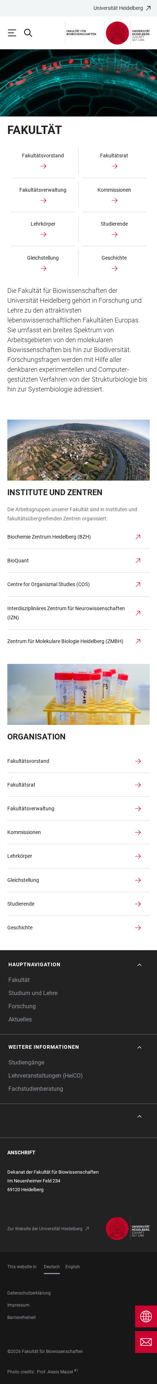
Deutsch (52, 1266)
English (72, 1266)
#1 (76, 1370)
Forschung (22, 1006)
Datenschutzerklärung (29, 1293)
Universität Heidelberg (118, 8)
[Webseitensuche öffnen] (31, 33)
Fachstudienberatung (35, 1088)
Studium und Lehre (32, 993)
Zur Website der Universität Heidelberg (45, 1228)
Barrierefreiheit (21, 1317)
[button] (75, 964)
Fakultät (19, 979)
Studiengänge (26, 1062)
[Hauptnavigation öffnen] (15, 33)
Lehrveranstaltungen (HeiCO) (45, 1075)
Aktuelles (20, 1019)
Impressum (18, 1305)
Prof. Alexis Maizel (55, 1372)
